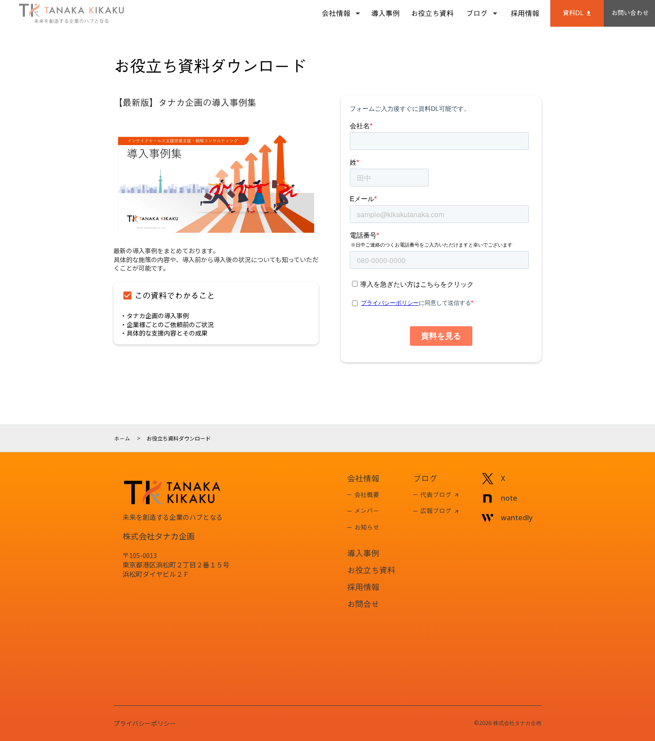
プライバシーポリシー (145, 723)
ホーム (122, 438)
